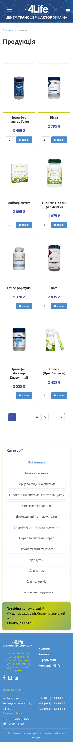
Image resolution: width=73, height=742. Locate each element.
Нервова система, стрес (36, 538)
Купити (43, 654)
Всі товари (36, 462)
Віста (54, 117)
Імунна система (36, 473)
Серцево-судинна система (36, 484)
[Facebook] (4, 677)
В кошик (24, 139)
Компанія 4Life (49, 665)
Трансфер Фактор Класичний (19, 373)
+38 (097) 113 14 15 (51, 703)
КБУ (54, 288)
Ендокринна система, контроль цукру (36, 495)
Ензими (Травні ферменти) (54, 205)
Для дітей (36, 560)
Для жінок (36, 571)
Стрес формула (19, 288)
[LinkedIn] (16, 677)
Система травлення (36, 506)
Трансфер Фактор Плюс (19, 119)
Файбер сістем (18, 203)
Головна (8, 30)
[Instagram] (10, 677)
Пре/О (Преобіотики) (54, 371)
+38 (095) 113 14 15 (51, 698)
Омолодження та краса (36, 549)
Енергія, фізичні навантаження (36, 527)
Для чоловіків (36, 581)
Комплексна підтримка (36, 592)
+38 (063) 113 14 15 (51, 708)
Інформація (47, 660)
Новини (44, 648)
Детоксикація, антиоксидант (36, 516)
